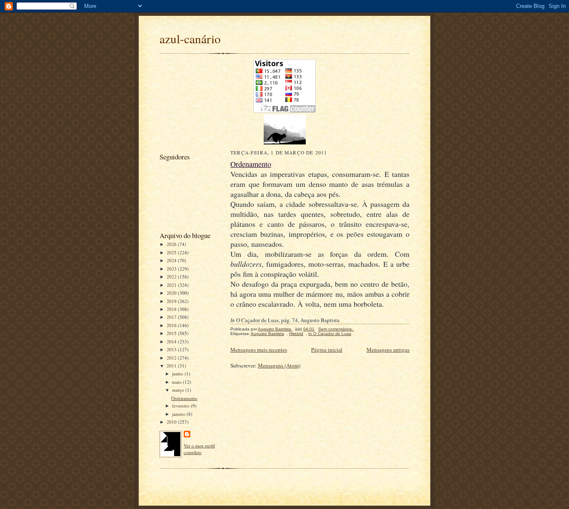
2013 (172, 349)
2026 (172, 244)
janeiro (179, 414)
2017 (172, 317)
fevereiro (181, 405)
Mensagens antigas (388, 349)
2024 (172, 260)
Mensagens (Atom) (279, 365)
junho (178, 373)
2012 (172, 358)
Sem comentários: (336, 329)
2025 (172, 252)
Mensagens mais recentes (258, 349)
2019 (172, 301)
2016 (172, 325)
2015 (172, 333)
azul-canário (190, 38)
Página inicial (326, 349)
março (178, 390)
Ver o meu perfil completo (199, 448)
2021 (172, 285)
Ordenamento (184, 398)
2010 (172, 422)
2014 (172, 341)
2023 (172, 269)
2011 (172, 366)
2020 (172, 293)
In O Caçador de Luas (329, 333)
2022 (172, 276)
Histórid (296, 333)
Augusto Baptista (267, 333)
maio (177, 382)
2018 (172, 309)
